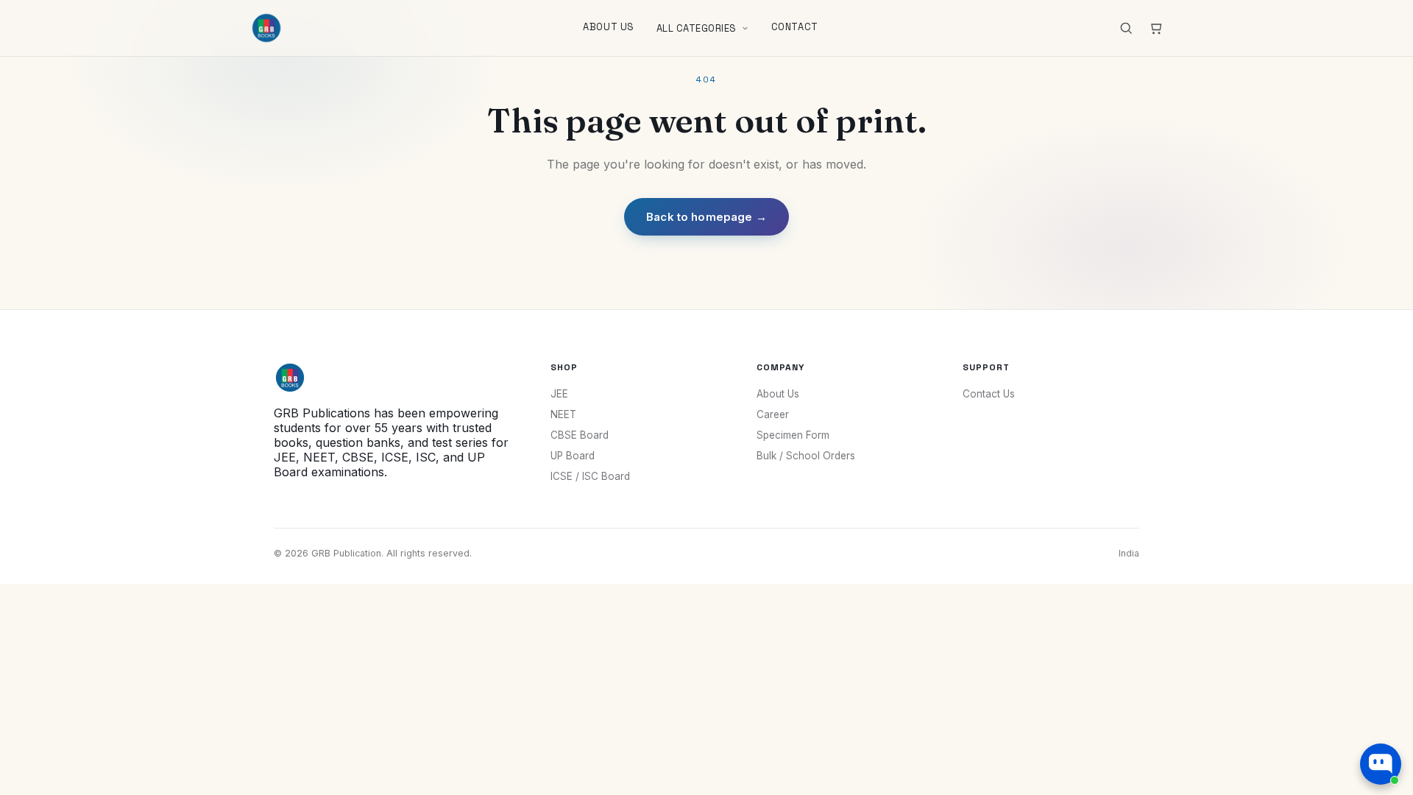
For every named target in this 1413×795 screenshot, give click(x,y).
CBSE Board (579, 435)
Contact (794, 27)
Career (773, 414)
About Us (608, 27)
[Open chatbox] (1380, 764)
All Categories (696, 28)
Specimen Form (793, 435)
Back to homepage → (706, 217)
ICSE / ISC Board (590, 476)
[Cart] (1155, 28)
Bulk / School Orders (806, 456)
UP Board (572, 456)
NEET (563, 414)
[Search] (1126, 28)
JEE (559, 394)
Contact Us (989, 394)
